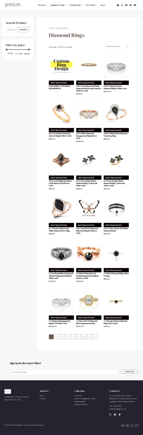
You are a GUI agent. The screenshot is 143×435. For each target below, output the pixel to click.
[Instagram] (122, 5)
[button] (46, 5)
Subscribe (129, 371)
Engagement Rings (57, 5)
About (102, 5)
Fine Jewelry (90, 5)
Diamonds (41, 5)
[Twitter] (131, 5)
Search (24, 30)
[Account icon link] (118, 5)
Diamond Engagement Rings (84, 398)
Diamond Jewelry (80, 404)
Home (51, 28)
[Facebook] (126, 5)
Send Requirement (59, 83)
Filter (10, 53)
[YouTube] (135, 5)
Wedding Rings (75, 5)
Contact (42, 398)
